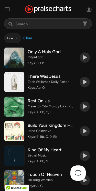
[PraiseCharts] (48, 9)
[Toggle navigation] (7, 9)
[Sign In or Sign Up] (89, 9)
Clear (27, 38)
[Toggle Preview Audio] (85, 57)
